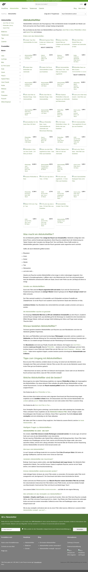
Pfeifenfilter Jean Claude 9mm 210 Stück (28, 168)
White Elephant (6, 102)
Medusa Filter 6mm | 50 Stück (60, 57)
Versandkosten (38, 562)
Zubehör (41, 8)
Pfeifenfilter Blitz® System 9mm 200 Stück (77, 86)
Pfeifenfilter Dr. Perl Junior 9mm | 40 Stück (60, 140)
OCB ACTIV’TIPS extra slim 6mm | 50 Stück (44, 222)
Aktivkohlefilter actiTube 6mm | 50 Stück (45, 84)
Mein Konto (81, 8)
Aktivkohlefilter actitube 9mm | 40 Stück (29, 84)
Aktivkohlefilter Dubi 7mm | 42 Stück (61, 84)
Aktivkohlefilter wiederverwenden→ (46, 489)
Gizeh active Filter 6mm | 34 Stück (77, 166)
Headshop (26, 537)
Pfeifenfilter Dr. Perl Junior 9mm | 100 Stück (28, 140)
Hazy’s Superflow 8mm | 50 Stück (43, 140)
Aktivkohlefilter (14, 8)
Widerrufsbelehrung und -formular (78, 562)
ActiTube (4, 59)
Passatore (4, 95)
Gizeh (3, 72)
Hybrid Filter (6, 28)
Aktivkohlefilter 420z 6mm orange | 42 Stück (29, 112)
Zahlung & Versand (73, 542)
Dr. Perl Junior (5, 65)
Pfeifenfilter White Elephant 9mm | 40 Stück (60, 113)
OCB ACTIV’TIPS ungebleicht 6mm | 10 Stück (60, 195)
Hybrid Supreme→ (69, 349)
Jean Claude (5, 82)
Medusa (3, 88)
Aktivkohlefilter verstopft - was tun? (50, 548)
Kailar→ (25, 351)
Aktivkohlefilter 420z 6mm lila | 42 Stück (45, 111)
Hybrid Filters (5, 79)
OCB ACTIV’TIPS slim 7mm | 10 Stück (44, 194)
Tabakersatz (33, 8)
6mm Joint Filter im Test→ (43, 405)
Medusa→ (79, 349)
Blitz (2, 62)
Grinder (27, 548)
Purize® (3, 98)
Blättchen (25, 8)
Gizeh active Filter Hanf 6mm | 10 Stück (77, 194)
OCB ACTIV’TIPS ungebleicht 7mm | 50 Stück (77, 140)
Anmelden (80, 529)
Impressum (63, 562)
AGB (68, 562)
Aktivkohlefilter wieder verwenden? (50, 545)
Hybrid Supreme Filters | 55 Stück (44, 58)
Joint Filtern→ (77, 345)
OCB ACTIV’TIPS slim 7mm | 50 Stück (28, 222)
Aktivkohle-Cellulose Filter (58, 411)
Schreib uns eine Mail (8, 546)
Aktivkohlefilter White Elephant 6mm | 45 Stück (61, 168)
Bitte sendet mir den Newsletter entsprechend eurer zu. (47, 529)
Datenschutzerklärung (62, 529)
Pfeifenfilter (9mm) (8, 25)
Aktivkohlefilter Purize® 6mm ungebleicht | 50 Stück (45, 167)
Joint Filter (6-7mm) (8, 23)
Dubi (2, 69)
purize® (36, 401)
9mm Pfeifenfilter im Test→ (43, 392)
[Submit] (55, 4)
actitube (25, 401)
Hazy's (3, 75)
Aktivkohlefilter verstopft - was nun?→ (34, 510)
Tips (2, 38)
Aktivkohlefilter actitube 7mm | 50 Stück (29, 57)
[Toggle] (20, 20)
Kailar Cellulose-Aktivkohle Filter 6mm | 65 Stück (77, 58)
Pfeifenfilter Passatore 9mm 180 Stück (28, 194)
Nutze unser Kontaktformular (10, 542)
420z (2, 56)
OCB (2, 92)
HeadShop (4, 8)
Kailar (3, 85)
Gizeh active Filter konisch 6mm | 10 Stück (77, 113)
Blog (75, 8)
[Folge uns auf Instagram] (9, 550)
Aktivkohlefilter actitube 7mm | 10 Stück (61, 221)
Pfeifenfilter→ (51, 347)
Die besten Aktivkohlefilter (48, 542)
